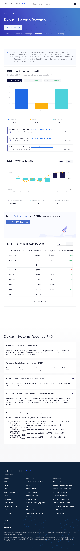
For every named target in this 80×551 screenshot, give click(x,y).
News (6, 485)
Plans (6, 496)
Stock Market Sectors (33, 510)
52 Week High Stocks (60, 492)
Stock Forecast (31, 489)
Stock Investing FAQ (11, 492)
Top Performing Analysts (34, 481)
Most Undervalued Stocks (61, 503)
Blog (5, 489)
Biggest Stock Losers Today (62, 489)
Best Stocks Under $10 (60, 513)
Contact (6, 517)
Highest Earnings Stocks (34, 499)
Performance (8, 510)
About (6, 481)
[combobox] (43, 4)
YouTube (7, 524)
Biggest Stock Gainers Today (62, 485)
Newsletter (8, 527)
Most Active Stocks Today (61, 499)
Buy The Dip (57, 481)
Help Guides (8, 513)
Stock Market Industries (34, 513)
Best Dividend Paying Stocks (36, 503)
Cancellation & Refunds (12, 506)
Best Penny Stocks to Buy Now (63, 506)
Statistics (29, 506)
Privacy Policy (8, 499)
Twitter (6, 520)
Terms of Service (9, 503)
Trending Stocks (31, 492)
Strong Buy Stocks (32, 496)
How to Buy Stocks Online (35, 517)
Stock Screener (31, 485)
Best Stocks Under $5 (60, 510)
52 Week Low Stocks (60, 496)
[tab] (8, 33)
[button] (40, 345)
